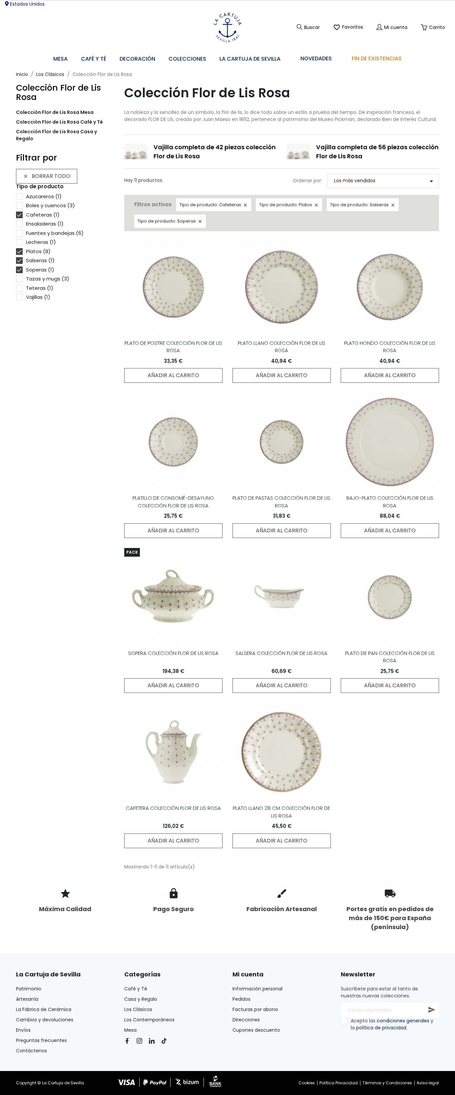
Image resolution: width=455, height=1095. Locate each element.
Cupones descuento (256, 1030)
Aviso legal (428, 1083)
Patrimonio (28, 988)
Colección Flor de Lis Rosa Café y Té (59, 122)
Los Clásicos (138, 1009)
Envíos (23, 1030)
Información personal (257, 988)
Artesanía (27, 999)
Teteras (39, 287)
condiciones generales (403, 1020)
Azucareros (44, 196)
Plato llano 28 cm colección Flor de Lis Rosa (281, 812)
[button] (137, 59)
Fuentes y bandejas (55, 233)
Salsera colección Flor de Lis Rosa (281, 653)
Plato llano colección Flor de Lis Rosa (281, 346)
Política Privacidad (338, 1083)
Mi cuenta (247, 974)
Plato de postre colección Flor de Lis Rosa (173, 346)
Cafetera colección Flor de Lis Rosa (173, 808)
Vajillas (38, 296)
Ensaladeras (45, 223)
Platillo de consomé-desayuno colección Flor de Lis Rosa (173, 501)
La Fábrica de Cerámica (43, 1009)
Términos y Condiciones (387, 1083)
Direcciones (246, 1019)
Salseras (40, 260)
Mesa (130, 1030)
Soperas (40, 269)
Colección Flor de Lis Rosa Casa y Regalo (56, 135)
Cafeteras (43, 214)
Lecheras (41, 242)
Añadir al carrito (173, 375)
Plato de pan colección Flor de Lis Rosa (390, 657)
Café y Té (135, 988)
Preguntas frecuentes (41, 1040)
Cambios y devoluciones (44, 1019)
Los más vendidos (384, 181)
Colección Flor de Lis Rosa (58, 92)
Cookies (306, 1083)
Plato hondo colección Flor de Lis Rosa (389, 346)
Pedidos (241, 999)
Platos (38, 251)
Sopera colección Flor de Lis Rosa (173, 653)
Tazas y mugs (47, 278)
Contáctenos (31, 1050)
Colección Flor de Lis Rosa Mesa (55, 112)
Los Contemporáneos (149, 1019)
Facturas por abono (255, 1009)
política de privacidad (381, 1027)
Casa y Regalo (140, 999)
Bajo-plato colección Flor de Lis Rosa (389, 501)
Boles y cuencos (50, 205)
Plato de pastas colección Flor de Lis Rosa (281, 501)
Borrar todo (46, 176)
